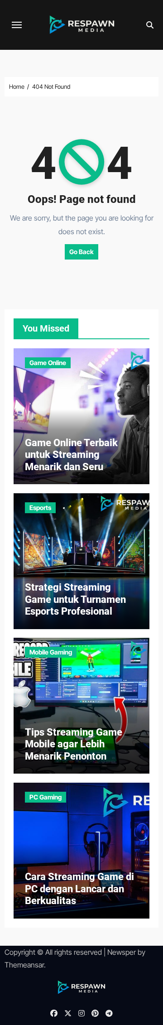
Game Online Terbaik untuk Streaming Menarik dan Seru (71, 454)
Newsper (121, 952)
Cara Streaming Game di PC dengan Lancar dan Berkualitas (79, 888)
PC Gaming (45, 797)
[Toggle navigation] (16, 25)
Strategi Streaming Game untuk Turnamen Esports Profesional (75, 599)
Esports (40, 507)
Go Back (81, 251)
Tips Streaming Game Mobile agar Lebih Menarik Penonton (73, 744)
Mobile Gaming (50, 652)
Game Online (47, 362)
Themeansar (24, 964)
